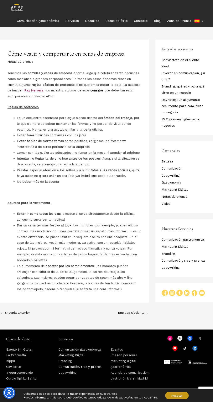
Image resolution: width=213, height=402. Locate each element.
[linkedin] (186, 293)
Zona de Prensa (179, 21)
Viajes (166, 204)
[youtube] (202, 293)
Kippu (10, 361)
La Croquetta (16, 355)
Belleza (167, 161)
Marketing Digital (175, 189)
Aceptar (176, 395)
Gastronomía (171, 182)
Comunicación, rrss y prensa (183, 260)
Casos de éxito (116, 21)
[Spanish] (198, 21)
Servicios (72, 21)
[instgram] (172, 293)
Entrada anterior (15, 313)
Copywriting (171, 175)
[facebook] (165, 293)
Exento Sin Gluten (19, 349)
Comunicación (172, 168)
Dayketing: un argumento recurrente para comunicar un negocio (182, 106)
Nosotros (92, 21)
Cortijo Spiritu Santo (21, 378)
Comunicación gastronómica (38, 21)
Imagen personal (124, 355)
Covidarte (13, 367)
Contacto (141, 21)
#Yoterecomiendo (19, 373)
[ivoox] (194, 293)
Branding (168, 254)
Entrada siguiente (133, 313)
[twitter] (180, 293)
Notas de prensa (20, 62)
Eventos (117, 349)
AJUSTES (150, 397)
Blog (157, 21)
